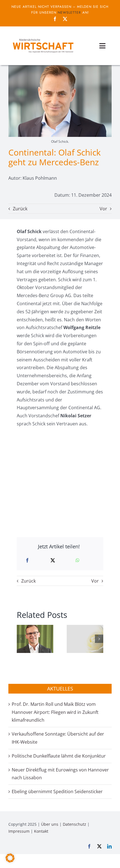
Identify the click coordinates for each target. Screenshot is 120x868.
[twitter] (65, 19)
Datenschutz (74, 824)
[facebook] (55, 19)
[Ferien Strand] (42, 38)
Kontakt (41, 831)
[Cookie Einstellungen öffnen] (10, 861)
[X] (53, 560)
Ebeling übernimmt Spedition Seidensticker (57, 791)
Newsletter (69, 12)
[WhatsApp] (77, 560)
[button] (21, 639)
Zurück (20, 209)
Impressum (19, 831)
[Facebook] (27, 560)
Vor (103, 209)
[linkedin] (109, 846)
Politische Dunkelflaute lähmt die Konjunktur (59, 756)
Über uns (49, 824)
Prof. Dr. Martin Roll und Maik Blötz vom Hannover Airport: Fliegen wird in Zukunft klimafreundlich (55, 712)
